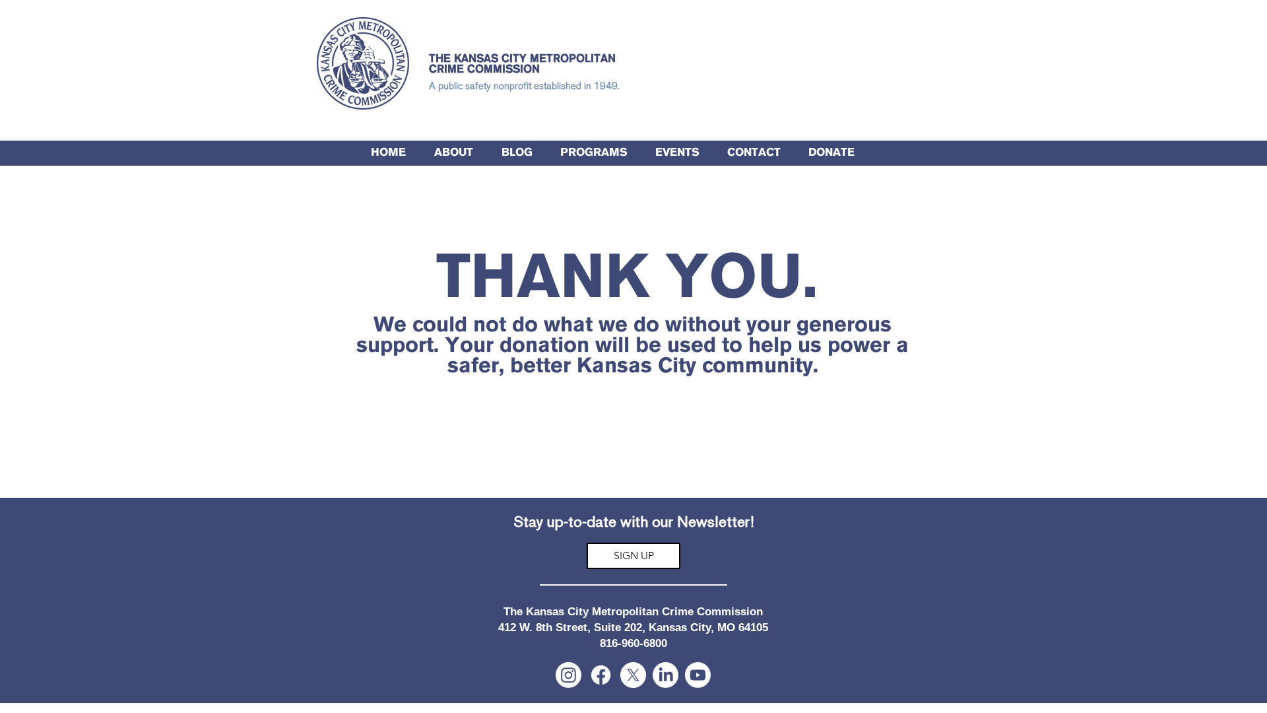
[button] (593, 153)
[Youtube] (698, 675)
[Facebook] (601, 675)
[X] (633, 675)
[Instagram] (568, 675)
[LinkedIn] (665, 675)
